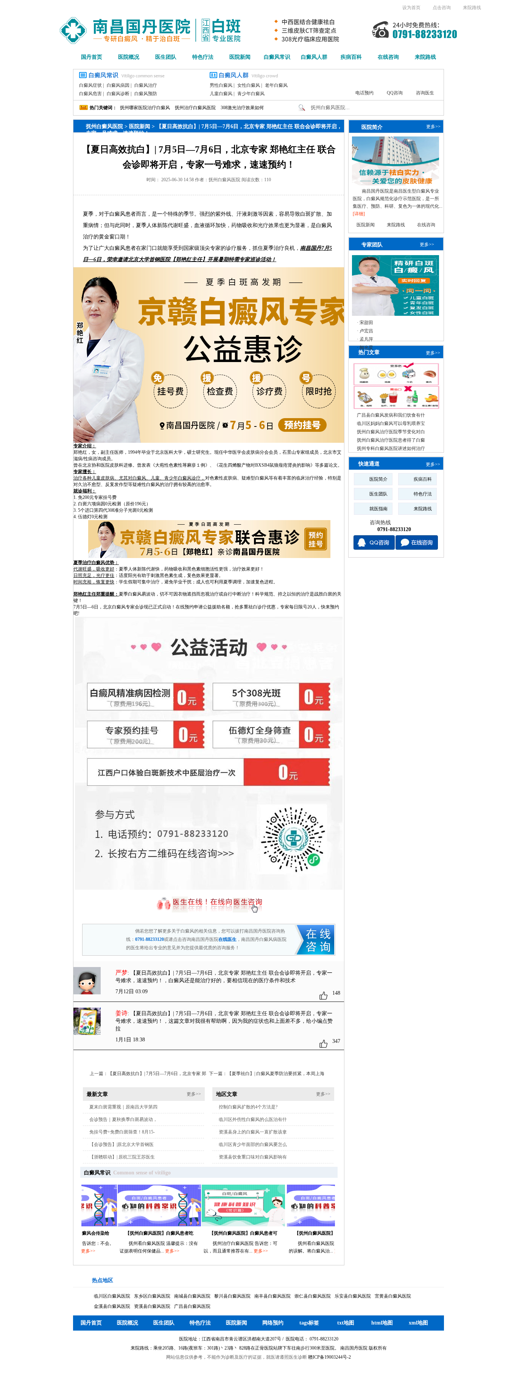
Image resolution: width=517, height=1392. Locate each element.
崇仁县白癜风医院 (312, 1296)
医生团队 (165, 57)
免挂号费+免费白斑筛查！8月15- (122, 1132)
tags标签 (309, 1323)
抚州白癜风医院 (104, 126)
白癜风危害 (90, 93)
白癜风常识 (277, 57)
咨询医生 (425, 93)
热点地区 (102, 1280)
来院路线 (472, 7)
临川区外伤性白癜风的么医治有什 (253, 1119)
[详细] (359, 213)
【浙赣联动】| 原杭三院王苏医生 (122, 1157)
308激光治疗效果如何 (242, 107)
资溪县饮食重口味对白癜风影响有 (253, 1157)
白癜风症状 (90, 85)
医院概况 (128, 57)
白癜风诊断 (118, 93)
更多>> (194, 1094)
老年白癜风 (276, 85)
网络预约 (272, 1323)
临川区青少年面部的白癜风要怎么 (253, 1144)
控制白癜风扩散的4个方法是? (248, 1107)
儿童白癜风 (221, 93)
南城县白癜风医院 (192, 1296)
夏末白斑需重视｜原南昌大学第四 (123, 1107)
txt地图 (345, 1323)
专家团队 (372, 244)
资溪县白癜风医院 (152, 1306)
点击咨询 (442, 7)
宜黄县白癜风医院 (393, 1296)
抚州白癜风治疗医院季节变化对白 (391, 431)
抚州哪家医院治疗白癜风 (145, 107)
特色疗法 (202, 57)
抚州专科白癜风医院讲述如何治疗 (391, 448)
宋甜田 (366, 322)
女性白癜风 (248, 85)
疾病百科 (351, 57)
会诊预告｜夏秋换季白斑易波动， (123, 1119)
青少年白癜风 (251, 93)
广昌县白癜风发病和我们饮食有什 (391, 415)
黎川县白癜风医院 (232, 1296)
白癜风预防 (145, 93)
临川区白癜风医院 (112, 1296)
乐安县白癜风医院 (353, 1296)
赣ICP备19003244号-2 (329, 1357)
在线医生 (227, 939)
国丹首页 (91, 57)
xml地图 (418, 1323)
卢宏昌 (366, 331)
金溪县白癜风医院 (112, 1306)
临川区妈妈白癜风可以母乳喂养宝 (391, 423)
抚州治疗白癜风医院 (195, 107)
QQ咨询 (395, 93)
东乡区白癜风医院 (152, 1296)
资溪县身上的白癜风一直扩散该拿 (253, 1132)
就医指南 (378, 508)
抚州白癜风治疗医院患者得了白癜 (391, 440)
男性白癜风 (221, 85)
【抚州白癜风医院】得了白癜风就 (297, 1233)
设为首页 (411, 7)
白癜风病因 (118, 85)
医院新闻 (240, 57)
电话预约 (364, 93)
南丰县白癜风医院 (272, 1296)
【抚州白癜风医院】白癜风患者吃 (127, 1233)
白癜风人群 (314, 57)
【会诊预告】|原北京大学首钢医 (121, 1144)
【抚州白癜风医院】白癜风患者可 (212, 1233)
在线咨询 (388, 57)
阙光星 (366, 347)
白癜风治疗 (145, 85)
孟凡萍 (366, 339)
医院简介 (372, 127)
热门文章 (369, 352)
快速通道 (369, 464)
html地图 (382, 1323)
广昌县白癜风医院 (192, 1306)
